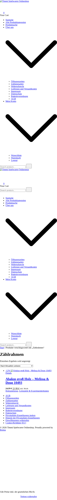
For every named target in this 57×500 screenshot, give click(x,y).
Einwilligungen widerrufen (17, 420)
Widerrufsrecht (17, 86)
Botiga (3, 430)
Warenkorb (16, 158)
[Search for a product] (3, 5)
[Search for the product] (29, 166)
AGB (13, 99)
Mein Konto (11, 101)
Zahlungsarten (17, 84)
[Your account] (1, 9)
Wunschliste (16, 155)
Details (9, 373)
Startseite (9, 20)
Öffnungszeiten (17, 81)
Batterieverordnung (19, 96)
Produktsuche (11, 25)
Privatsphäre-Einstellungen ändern (20, 415)
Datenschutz (16, 94)
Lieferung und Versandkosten (24, 89)
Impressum (16, 91)
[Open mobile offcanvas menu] (1, 172)
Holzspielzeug (12, 391)
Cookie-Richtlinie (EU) (16, 423)
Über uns (10, 27)
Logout (14, 160)
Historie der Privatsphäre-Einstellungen (23, 418)
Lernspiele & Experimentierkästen (34, 391)
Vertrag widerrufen (28, 496)
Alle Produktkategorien (16, 22)
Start (2, 347)
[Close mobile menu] (1, 193)
